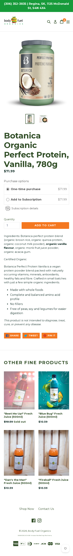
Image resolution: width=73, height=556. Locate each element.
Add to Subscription (26, 199)
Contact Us (46, 509)
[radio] (7, 189)
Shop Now (26, 509)
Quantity (9, 219)
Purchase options (16, 181)
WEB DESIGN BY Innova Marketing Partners (35, 535)
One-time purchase (26, 189)
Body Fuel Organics (39, 530)
